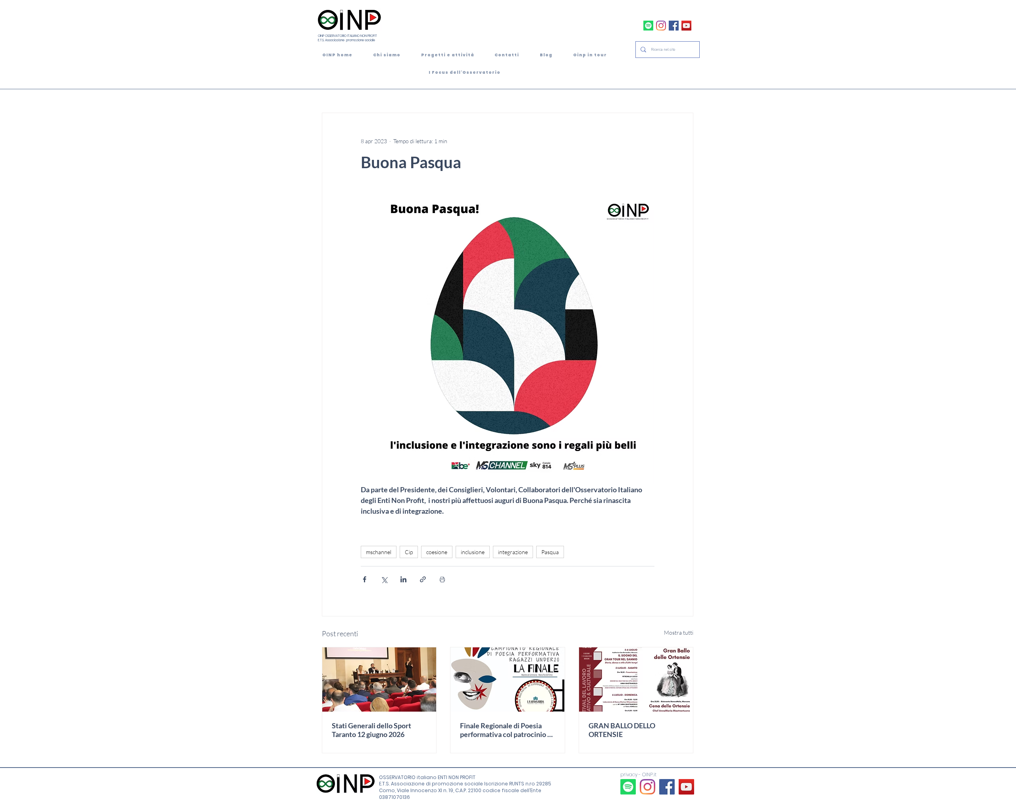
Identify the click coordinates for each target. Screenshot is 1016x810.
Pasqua (550, 552)
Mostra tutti (678, 632)
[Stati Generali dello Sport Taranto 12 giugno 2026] (379, 679)
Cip (409, 552)
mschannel (378, 552)
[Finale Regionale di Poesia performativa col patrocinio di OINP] (507, 679)
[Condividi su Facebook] (364, 579)
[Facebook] (674, 26)
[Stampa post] (442, 579)
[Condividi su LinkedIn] (403, 579)
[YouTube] (686, 26)
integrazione (513, 552)
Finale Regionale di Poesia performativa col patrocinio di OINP (506, 730)
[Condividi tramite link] (423, 579)
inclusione (473, 552)
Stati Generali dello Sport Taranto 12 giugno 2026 (371, 730)
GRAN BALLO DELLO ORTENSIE (622, 730)
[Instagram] (661, 26)
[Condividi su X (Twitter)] (384, 579)
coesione (436, 552)
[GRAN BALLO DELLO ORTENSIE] (636, 679)
